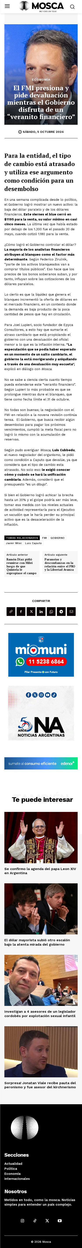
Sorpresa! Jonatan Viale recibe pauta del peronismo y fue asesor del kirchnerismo (40, 1085)
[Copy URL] (11, 611)
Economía (41, 79)
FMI (44, 537)
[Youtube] (59, 1221)
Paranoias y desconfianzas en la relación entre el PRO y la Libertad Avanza (60, 564)
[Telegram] (61, 611)
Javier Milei (14, 543)
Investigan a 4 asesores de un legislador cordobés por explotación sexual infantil (40, 1013)
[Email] (71, 611)
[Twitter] (31, 611)
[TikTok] (35, 1221)
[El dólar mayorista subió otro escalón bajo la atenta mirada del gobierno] (41, 909)
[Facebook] (21, 611)
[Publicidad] (41, 655)
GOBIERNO (58, 537)
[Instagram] (22, 1221)
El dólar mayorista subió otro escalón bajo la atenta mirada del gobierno (37, 942)
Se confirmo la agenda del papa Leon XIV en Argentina (40, 871)
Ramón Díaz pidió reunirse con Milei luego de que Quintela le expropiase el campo (22, 566)
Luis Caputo (33, 543)
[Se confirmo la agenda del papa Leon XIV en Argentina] (41, 837)
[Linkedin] (41, 611)
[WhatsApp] (51, 611)
